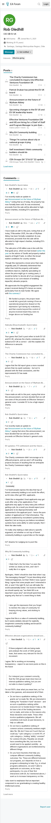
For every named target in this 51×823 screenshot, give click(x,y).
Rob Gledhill (14, 85)
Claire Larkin (14, 128)
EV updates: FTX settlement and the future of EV (26, 446)
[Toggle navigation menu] (3, 4)
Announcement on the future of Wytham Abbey (25, 219)
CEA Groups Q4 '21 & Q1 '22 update (26, 159)
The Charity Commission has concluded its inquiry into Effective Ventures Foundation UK (26, 80)
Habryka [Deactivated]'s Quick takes (21, 325)
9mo (25, 189)
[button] (6, 188)
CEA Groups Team (16, 162)
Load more (8, 166)
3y (27, 555)
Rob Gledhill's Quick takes (16, 185)
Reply (7, 213)
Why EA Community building (23, 132)
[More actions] (45, 85)
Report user (45, 807)
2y (24, 329)
